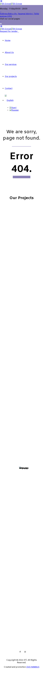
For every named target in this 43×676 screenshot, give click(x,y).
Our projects (11, 76)
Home (7, 40)
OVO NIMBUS (32, 667)
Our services (10, 64)
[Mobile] (5, 439)
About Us (9, 52)
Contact (8, 88)
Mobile (13, 436)
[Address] (6, 427)
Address (16, 424)
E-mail (13, 447)
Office (13, 458)
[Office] (5, 461)
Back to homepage (21, 177)
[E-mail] (5, 450)
